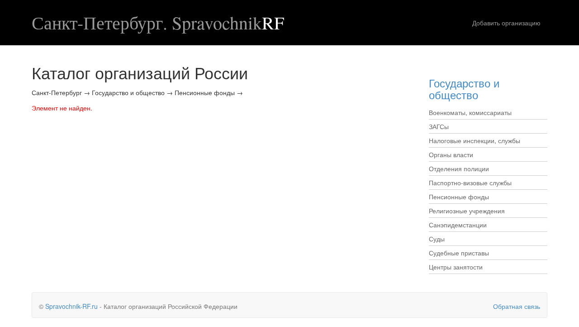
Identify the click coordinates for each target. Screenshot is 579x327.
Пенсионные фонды (459, 196)
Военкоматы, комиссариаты (470, 112)
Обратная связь (516, 306)
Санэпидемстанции (458, 224)
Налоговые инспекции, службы (474, 140)
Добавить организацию (506, 22)
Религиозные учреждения (467, 210)
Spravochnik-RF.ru (71, 306)
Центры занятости (456, 266)
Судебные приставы (459, 252)
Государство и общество (464, 88)
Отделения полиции (459, 168)
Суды (437, 238)
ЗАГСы (439, 126)
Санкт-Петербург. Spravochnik (158, 22)
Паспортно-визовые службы (470, 182)
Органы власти (451, 154)
